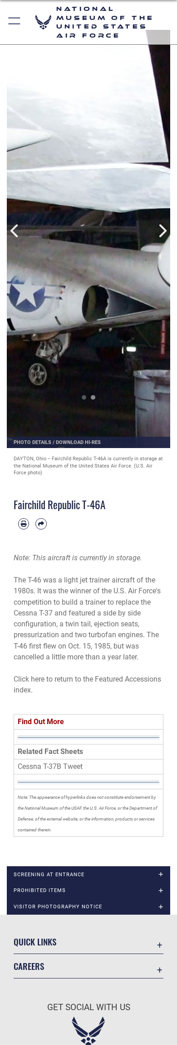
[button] (15, 22)
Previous (15, 231)
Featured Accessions (128, 679)
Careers (29, 966)
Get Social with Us (88, 1007)
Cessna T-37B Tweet (50, 766)
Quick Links (35, 941)
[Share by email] (40, 523)
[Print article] (23, 523)
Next (162, 231)
